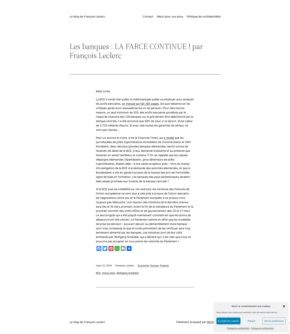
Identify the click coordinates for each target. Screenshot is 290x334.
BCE (98, 272)
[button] (283, 306)
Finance (164, 265)
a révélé (169, 137)
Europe (154, 265)
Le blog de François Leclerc (87, 16)
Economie (143, 265)
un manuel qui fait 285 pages (140, 103)
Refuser (251, 321)
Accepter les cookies (228, 321)
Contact (148, 16)
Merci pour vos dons (170, 16)
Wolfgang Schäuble (128, 272)
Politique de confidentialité (238, 328)
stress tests (108, 272)
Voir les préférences (274, 321)
